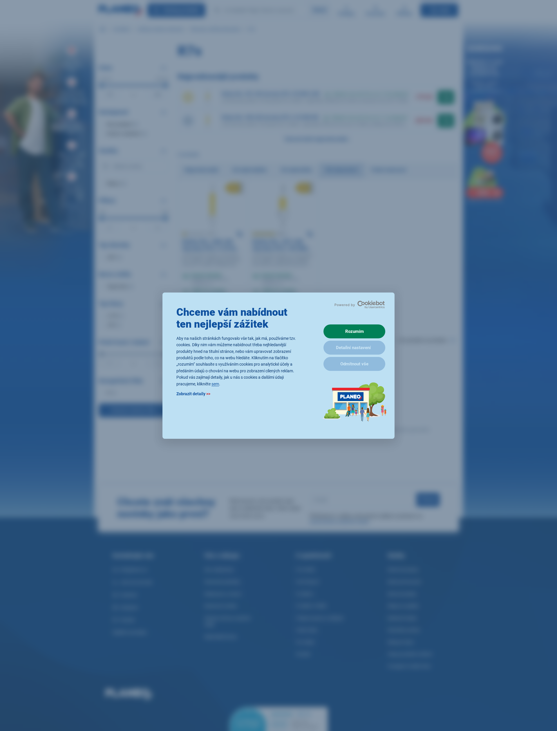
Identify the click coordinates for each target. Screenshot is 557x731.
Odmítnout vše (354, 364)
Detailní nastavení (353, 347)
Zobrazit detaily (193, 393)
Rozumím (354, 331)
